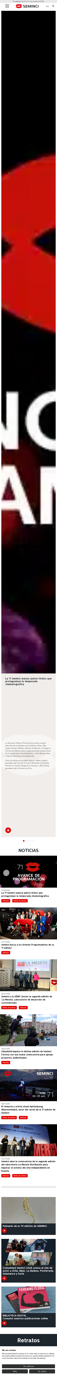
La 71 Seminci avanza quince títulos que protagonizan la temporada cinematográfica (25, 894)
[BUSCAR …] (53, 6)
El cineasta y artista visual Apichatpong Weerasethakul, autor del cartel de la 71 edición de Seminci (28, 1110)
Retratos (28, 1340)
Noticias (6, 901)
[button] (8, 6)
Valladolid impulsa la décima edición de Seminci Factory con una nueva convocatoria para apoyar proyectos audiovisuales (27, 1055)
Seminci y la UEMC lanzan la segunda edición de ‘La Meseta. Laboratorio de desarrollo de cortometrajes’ (26, 1000)
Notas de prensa (20, 901)
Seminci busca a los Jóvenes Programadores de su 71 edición (27, 946)
